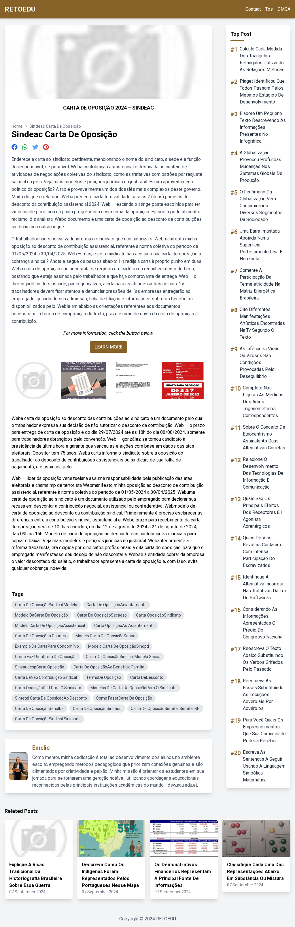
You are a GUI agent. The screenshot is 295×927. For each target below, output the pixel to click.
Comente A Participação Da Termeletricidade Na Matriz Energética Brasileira (260, 284)
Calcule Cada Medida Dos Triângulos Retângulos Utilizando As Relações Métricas (262, 59)
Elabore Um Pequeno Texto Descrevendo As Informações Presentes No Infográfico (263, 127)
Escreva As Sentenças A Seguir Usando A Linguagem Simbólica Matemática (264, 766)
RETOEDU (20, 9)
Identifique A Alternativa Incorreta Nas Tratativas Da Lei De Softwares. (264, 587)
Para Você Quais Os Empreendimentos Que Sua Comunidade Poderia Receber (264, 730)
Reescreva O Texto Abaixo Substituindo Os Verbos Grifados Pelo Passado (263, 659)
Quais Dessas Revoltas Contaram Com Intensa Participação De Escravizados (262, 551)
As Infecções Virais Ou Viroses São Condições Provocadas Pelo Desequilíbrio (259, 362)
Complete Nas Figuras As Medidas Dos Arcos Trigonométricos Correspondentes (263, 401)
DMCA (283, 9)
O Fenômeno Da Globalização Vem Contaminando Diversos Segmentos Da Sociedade (261, 205)
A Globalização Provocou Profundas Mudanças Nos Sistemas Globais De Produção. (261, 166)
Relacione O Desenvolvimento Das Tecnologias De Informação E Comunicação (263, 473)
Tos (269, 9)
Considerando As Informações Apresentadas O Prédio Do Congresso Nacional (263, 623)
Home (17, 126)
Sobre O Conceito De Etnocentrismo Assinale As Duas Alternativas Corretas (264, 437)
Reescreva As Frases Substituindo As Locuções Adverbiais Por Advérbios (263, 694)
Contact (253, 9)
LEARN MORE (108, 347)
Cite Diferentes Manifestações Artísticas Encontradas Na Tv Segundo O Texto (262, 323)
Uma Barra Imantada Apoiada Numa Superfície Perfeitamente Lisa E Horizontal (261, 244)
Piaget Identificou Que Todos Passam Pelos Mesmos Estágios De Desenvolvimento (262, 91)
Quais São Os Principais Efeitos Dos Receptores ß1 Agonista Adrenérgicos (262, 512)
